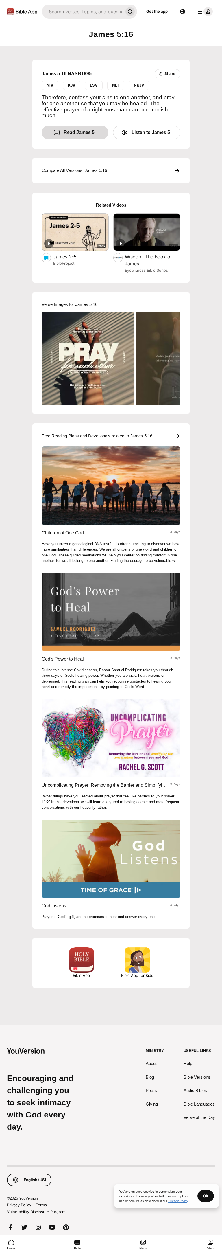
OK (205, 1196)
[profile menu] (204, 11)
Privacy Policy (19, 1204)
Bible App (81, 975)
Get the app (157, 11)
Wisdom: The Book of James (148, 260)
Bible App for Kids (137, 975)
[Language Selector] (182, 11)
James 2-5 (71, 256)
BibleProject (64, 263)
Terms (41, 1204)
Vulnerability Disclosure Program (36, 1211)
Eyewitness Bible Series (146, 270)
